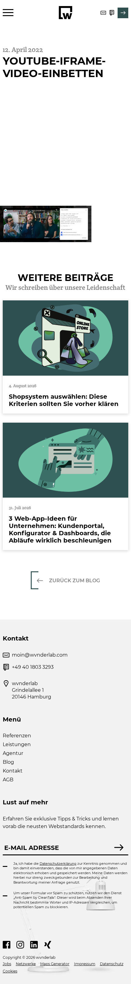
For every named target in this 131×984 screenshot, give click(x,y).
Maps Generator (54, 964)
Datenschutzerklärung (58, 863)
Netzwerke (26, 964)
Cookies (10, 971)
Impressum (84, 964)
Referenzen (17, 736)
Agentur (13, 753)
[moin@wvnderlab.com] (103, 12)
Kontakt (13, 771)
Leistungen (17, 744)
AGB (8, 780)
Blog (8, 762)
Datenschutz (111, 964)
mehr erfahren (66, 356)
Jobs (7, 964)
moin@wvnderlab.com (40, 655)
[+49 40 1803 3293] (112, 12)
